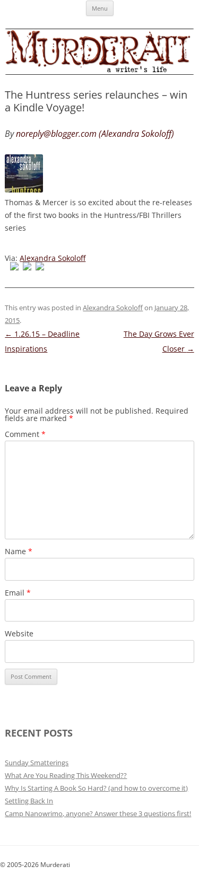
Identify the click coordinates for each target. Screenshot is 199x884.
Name (18, 551)
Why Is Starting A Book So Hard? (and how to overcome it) (96, 788)
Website (19, 633)
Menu (100, 8)
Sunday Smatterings (36, 762)
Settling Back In (29, 801)
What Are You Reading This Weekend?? (66, 775)
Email (18, 593)
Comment (25, 434)
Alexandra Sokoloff (52, 258)
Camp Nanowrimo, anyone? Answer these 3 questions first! (98, 813)
